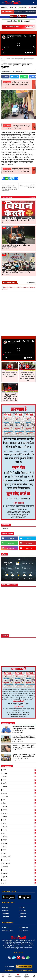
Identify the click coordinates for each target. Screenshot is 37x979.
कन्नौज (19, 783)
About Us (6, 928)
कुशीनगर (19, 786)
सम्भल (19, 870)
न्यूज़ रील (26, 977)
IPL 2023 (6, 911)
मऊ (19, 833)
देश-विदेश (23, 7)
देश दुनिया (6, 917)
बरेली (19, 820)
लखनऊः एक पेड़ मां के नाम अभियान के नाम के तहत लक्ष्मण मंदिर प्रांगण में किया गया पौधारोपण (24, 737)
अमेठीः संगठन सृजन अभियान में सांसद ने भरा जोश (16, 272)
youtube (29, 548)
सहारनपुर (19, 873)
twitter (29, 538)
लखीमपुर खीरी (19, 856)
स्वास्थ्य (19, 883)
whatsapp (11, 543)
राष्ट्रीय (5, 7)
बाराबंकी (19, 826)
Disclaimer (24, 931)
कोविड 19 (23, 914)
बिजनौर (19, 830)
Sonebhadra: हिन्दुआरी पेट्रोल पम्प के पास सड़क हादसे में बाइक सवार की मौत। (24, 746)
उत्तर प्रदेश (13, 7)
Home (3, 59)
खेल (19, 790)
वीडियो (9, 977)
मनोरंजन (33, 7)
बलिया (19, 823)
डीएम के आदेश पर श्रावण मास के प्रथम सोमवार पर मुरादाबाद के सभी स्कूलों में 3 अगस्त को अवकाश (24, 728)
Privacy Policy (8, 931)
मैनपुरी (19, 847)
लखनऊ (19, 853)
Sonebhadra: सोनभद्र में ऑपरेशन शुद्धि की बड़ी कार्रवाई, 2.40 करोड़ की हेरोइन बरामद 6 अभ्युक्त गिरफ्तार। (24, 756)
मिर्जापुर (19, 840)
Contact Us (24, 928)
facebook (11, 538)
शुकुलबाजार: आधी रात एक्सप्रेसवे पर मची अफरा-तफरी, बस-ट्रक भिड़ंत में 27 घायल (17, 246)
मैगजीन (22, 907)
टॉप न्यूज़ (6, 907)
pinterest (29, 543)
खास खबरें (23, 917)
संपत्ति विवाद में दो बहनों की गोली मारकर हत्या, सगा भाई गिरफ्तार (9, 375)
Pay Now (30, 26)
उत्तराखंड (19, 776)
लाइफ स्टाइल (19, 860)
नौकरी (19, 803)
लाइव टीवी (17, 977)
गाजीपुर (19, 793)
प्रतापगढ (19, 810)
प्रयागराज (19, 813)
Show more (32, 197)
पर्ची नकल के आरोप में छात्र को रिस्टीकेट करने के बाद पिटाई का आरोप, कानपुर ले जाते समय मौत (9, 397)
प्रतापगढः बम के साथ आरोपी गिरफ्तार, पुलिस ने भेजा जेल (18, 220)
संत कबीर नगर (19, 863)
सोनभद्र (19, 880)
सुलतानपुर (19, 876)
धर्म (19, 800)
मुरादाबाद (19, 843)
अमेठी (8, 59)
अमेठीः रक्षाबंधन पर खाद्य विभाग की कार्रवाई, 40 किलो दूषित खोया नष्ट (16, 84)
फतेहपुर (19, 816)
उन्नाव (19, 780)
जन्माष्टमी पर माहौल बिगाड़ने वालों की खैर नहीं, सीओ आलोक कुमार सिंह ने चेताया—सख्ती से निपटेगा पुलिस (27, 376)
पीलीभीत (19, 806)
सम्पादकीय (5, 528)
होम (3, 977)
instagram (10, 548)
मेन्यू (34, 977)
